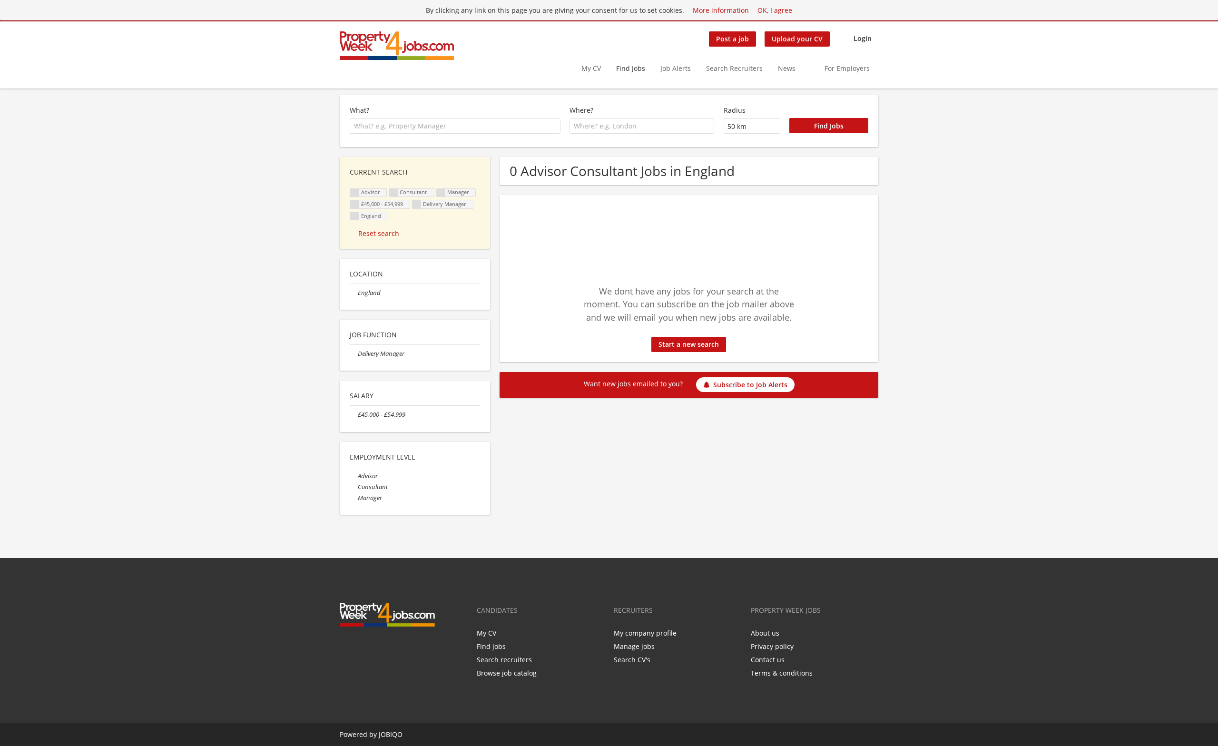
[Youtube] (392, 647)
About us (765, 633)
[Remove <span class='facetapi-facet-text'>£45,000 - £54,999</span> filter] (354, 204)
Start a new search (688, 344)
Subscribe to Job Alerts (750, 384)
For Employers (847, 68)
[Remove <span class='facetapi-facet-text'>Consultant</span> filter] (393, 193)
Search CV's (632, 659)
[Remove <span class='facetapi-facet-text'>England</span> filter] (354, 216)
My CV (591, 68)
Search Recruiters (734, 68)
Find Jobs (630, 68)
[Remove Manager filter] (354, 498)
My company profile (645, 633)
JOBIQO (391, 734)
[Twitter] (362, 647)
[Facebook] (347, 647)
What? (359, 110)
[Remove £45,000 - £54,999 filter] (354, 415)
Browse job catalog (507, 672)
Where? (581, 110)
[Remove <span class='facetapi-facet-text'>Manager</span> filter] (441, 193)
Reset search (378, 233)
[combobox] (455, 126)
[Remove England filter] (354, 293)
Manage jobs (634, 646)
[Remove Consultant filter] (354, 487)
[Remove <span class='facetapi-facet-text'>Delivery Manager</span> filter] (417, 204)
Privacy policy (772, 646)
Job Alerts (675, 68)
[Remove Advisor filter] (354, 476)
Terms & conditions (782, 672)
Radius (735, 110)
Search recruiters (504, 659)
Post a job (732, 38)
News (787, 68)
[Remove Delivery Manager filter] (354, 354)
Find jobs (491, 646)
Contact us (768, 659)
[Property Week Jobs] (397, 45)
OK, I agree (774, 10)
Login (863, 38)
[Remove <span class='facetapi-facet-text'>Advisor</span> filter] (354, 193)
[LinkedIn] (378, 647)
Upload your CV (797, 38)
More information (721, 10)
